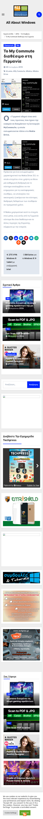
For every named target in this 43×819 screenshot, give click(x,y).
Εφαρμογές (9, 45)
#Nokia (29, 71)
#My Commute (19, 71)
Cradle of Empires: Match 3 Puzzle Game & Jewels (21, 779)
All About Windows (20, 22)
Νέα (17, 45)
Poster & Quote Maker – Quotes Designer (18, 359)
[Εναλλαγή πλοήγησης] (3, 14)
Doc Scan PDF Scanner (18, 333)
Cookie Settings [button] (10, 813)
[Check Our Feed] (25, 814)
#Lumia (9, 71)
